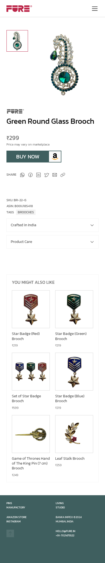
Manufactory (15, 507)
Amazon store (16, 517)
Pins (9, 503)
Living (60, 503)
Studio (60, 507)
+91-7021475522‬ (65, 535)
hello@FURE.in (65, 531)
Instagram (13, 521)
